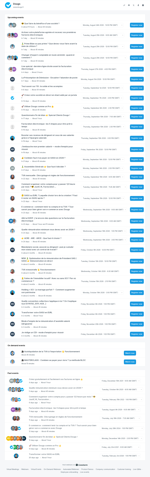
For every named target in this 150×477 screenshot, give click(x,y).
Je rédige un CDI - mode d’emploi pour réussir (42, 332)
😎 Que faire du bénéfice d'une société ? (40, 23)
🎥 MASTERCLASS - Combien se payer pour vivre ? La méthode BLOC (53, 360)
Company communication (105, 469)
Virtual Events (36, 469)
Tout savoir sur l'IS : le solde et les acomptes (42, 86)
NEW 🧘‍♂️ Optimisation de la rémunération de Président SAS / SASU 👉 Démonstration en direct (49, 259)
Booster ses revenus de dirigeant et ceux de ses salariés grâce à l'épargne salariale (47, 136)
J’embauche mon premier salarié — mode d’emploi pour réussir (47, 147)
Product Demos (87, 469)
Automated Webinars (71, 469)
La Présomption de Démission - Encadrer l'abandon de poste (49, 77)
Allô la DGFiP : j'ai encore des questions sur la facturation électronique (48, 219)
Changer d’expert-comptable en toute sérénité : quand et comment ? (47, 56)
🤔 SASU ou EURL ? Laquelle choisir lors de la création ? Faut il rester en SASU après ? (49, 196)
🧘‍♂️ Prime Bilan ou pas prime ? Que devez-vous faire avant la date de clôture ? (49, 44)
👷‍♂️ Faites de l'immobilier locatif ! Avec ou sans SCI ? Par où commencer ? (48, 279)
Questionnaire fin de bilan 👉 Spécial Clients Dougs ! (45, 115)
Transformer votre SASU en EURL (36, 312)
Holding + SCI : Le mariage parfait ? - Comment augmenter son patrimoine (48, 291)
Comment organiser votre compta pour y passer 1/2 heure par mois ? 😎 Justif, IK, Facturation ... (48, 185)
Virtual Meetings (13, 469)
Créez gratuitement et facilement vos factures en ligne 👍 (56, 379)
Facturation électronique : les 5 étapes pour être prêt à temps (46, 125)
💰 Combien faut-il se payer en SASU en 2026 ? (43, 158)
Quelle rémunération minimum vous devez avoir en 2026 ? (48, 229)
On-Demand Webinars (52, 469)
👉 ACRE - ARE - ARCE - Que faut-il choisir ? (41, 238)
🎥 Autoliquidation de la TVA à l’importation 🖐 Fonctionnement (50, 351)
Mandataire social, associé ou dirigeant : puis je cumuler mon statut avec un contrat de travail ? (47, 248)
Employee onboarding (69, 472)
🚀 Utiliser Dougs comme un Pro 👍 (37, 106)
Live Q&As (137, 469)
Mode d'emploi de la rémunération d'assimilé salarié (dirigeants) (45, 322)
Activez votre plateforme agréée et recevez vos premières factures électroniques (48, 33)
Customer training (124, 469)
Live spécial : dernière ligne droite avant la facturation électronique (46, 67)
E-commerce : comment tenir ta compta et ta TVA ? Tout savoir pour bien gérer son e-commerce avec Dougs (47, 208)
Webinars (25, 469)
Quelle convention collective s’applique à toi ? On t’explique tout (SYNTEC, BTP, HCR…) (48, 302)
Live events (84, 472)
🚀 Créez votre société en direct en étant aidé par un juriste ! (49, 96)
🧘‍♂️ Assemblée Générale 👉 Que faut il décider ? (43, 166)
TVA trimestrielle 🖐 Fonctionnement (38, 269)
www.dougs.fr (18, 7)
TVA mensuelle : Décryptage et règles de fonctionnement (48, 175)
